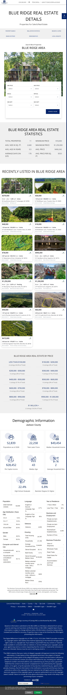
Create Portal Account (53, 2)
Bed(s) (9, 93)
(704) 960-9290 (22, 2)
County (30, 604)
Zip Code (42, 604)
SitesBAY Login (51, 607)
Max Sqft (36, 102)
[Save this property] (30, 180)
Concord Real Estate (13, 604)
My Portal (36, 2)
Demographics (33, 36)
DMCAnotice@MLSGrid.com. (54, 649)
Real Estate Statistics (33, 31)
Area (58, 604)
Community (51, 604)
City (36, 604)
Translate (46, 683)
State (23, 604)
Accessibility (22, 607)
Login (43, 2)
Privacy (13, 607)
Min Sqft (9, 102)
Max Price (37, 85)
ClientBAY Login (39, 607)
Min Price (10, 85)
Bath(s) (36, 93)
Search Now (52, 111)
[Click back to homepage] (3, 2)
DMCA (30, 607)
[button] (64, 16)
